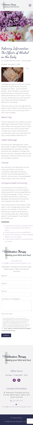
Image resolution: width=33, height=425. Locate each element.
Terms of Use (7, 314)
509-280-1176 (17, 261)
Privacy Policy (16, 418)
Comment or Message (10, 299)
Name (4, 276)
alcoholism (26, 60)
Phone (4, 291)
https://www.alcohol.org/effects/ (18, 232)
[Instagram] (18, 380)
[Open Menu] (30, 5)
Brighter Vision (22, 421)
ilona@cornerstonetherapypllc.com (16, 263)
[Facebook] (14, 380)
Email (4, 283)
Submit (6, 335)
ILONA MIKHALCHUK (12, 60)
